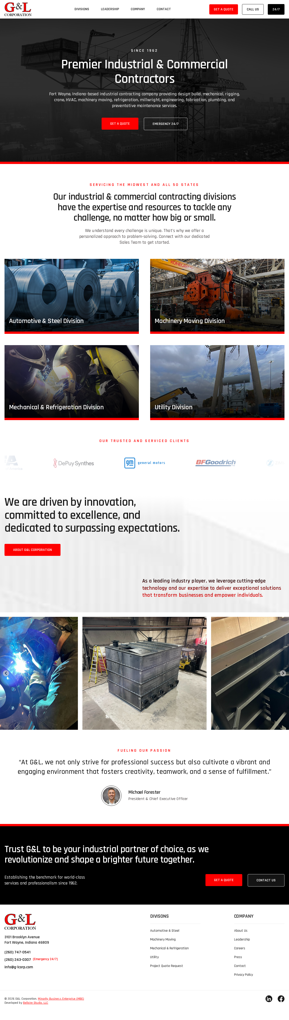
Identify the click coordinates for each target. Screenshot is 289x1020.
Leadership (110, 9)
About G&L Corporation (32, 549)
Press (238, 957)
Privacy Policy (243, 974)
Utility (154, 957)
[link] (18, 9)
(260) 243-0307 (31, 959)
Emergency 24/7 (166, 124)
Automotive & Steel (164, 930)
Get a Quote (223, 9)
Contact (164, 9)
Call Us (253, 9)
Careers (239, 948)
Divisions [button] (82, 9)
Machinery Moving (163, 939)
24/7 (276, 9)
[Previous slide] (6, 673)
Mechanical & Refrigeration (169, 948)
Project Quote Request (166, 966)
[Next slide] (283, 673)
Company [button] (138, 9)
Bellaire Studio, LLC (35, 1003)
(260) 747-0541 (17, 952)
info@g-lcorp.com (19, 967)
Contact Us (266, 880)
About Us (240, 930)
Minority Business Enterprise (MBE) (61, 999)
